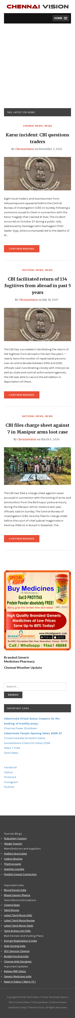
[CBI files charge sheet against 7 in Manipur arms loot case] (37, 465)
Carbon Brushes (13, 858)
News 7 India (12, 748)
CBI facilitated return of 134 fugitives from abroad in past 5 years (37, 285)
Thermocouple (12, 863)
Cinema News (12, 904)
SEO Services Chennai (16, 951)
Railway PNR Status (15, 971)
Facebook (10, 767)
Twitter (8, 772)
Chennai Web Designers (18, 961)
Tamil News (11, 753)
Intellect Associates (15, 853)
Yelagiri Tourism (13, 843)
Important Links (18, 708)
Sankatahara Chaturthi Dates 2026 (27, 743)
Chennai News (33, 125)
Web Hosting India (14, 946)
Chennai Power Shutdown (20, 728)
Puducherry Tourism (15, 838)
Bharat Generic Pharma (17, 895)
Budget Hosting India (16, 956)
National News (32, 270)
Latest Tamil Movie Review (19, 920)
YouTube (9, 787)
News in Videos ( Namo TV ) (20, 981)
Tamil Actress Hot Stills (17, 930)
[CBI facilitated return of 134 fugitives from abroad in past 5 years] (37, 324)
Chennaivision (24, 149)
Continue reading (24, 250)
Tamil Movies (11, 910)
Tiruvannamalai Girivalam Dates (24, 738)
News (48, 125)
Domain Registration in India (20, 940)
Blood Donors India (15, 890)
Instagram (11, 782)
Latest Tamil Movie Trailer (18, 925)
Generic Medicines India (17, 976)
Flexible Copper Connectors (20, 874)
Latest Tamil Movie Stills (18, 915)
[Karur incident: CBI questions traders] (37, 173)
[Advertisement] (37, 68)
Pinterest (10, 777)
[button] (60, 18)
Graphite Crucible (14, 869)
